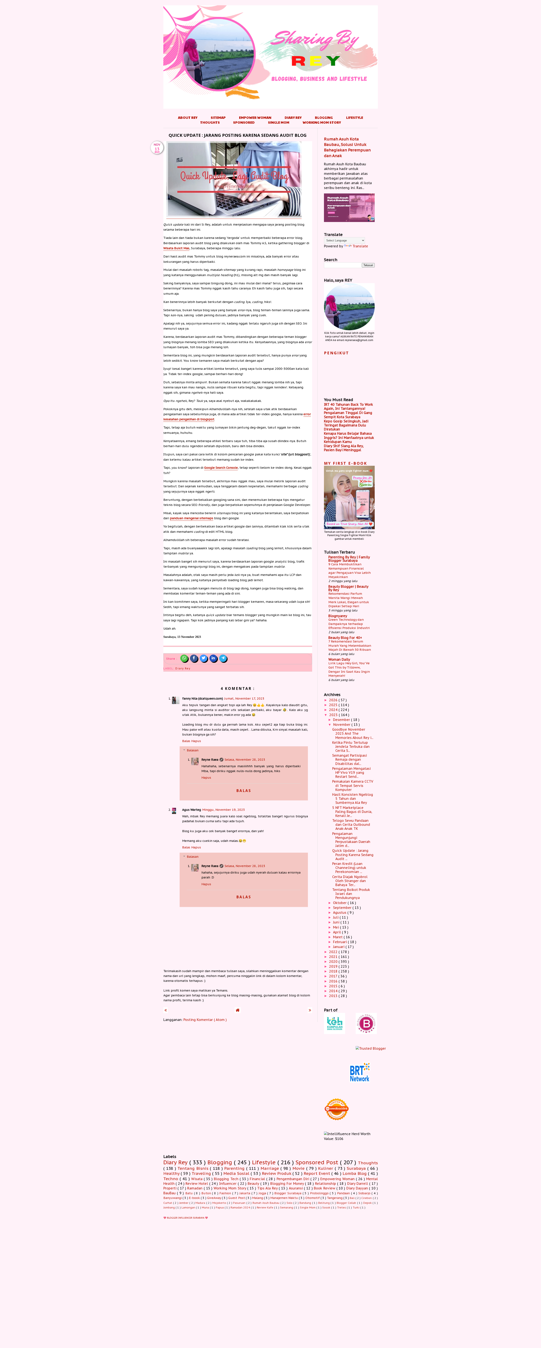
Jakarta (245, 1193)
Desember (342, 720)
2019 (334, 966)
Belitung (324, 1203)
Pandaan (344, 1193)
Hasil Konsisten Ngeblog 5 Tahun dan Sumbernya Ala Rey (352, 798)
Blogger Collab (347, 1203)
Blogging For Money (287, 1183)
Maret (338, 937)
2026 (334, 700)
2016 (334, 981)
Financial (258, 1179)
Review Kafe (265, 1207)
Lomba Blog (355, 1173)
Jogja (263, 1193)
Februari (340, 942)
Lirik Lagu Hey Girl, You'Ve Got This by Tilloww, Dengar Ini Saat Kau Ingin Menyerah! (349, 669)
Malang (258, 1198)
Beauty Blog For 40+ (345, 638)
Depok (368, 1203)
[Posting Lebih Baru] (165, 1010)
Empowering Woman (338, 1179)
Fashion (225, 1193)
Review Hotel (197, 1183)
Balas (186, 741)
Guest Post (237, 1198)
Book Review (325, 1188)
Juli (336, 917)
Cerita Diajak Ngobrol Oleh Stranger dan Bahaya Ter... (349, 881)
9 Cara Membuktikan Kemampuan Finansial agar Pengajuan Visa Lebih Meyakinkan (349, 570)
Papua (220, 1207)
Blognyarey (337, 616)
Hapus (196, 741)
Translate (360, 246)
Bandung (305, 1203)
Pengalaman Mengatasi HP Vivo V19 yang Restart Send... (351, 772)
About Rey (187, 117)
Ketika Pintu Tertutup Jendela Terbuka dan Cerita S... (351, 746)
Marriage (271, 1168)
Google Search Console (221, 468)
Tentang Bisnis (194, 1168)
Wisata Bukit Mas (176, 248)
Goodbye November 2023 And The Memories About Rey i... (352, 733)
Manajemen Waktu (284, 1198)
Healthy (172, 1173)
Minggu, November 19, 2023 (223, 810)
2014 (334, 991)
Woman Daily (339, 659)
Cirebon (367, 1198)
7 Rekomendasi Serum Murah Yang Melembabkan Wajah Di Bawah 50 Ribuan (349, 645)
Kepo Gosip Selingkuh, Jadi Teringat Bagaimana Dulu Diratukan (346, 425)
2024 (334, 710)
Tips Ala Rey (268, 1188)
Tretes (342, 1207)
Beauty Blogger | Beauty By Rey (348, 588)
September (342, 908)
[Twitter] (203, 658)
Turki (356, 1207)
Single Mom (278, 122)
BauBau (170, 1193)
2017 (333, 976)
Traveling (202, 1173)
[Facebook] (194, 658)
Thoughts (210, 122)
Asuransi (296, 1188)
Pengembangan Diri (293, 1179)
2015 (334, 986)
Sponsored (244, 122)
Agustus (340, 912)
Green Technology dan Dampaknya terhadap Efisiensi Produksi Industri (349, 624)
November (342, 724)
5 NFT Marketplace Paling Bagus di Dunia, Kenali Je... (352, 812)
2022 (334, 952)
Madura (200, 1203)
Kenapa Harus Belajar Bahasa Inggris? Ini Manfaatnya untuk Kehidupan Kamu (349, 437)
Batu (189, 1193)
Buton (206, 1193)
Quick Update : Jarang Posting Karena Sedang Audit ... (352, 854)
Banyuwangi (173, 1198)
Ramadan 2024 (241, 1207)
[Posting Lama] (310, 1010)
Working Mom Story (322, 122)
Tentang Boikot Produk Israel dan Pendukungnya (351, 894)
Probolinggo (320, 1193)
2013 (334, 996)
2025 (334, 705)
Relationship (326, 1183)
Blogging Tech (226, 1179)
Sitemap (218, 117)
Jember (184, 1203)
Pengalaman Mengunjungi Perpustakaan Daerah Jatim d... (351, 840)
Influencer (228, 1183)
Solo (290, 1203)
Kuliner (326, 1168)
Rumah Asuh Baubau (266, 1203)
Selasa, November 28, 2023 (245, 760)
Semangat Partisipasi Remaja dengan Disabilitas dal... (349, 759)
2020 (334, 961)
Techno (171, 1178)
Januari (339, 947)
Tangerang (335, 1198)
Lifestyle (354, 117)
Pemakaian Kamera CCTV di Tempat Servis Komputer (352, 785)
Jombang (169, 1207)
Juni (336, 922)
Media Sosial (237, 1173)
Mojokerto (219, 1203)
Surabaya (357, 1168)
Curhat (168, 1203)
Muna (206, 1207)
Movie (299, 1168)
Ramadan (195, 1188)
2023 (334, 715)
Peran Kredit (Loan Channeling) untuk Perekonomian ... (349, 868)
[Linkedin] (213, 658)
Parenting (235, 1168)
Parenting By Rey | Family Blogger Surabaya (349, 559)
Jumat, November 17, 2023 (244, 698)
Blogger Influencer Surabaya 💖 (187, 1217)
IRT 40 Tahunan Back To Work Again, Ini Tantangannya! (348, 406)
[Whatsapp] (184, 658)
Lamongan (189, 1207)
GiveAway (214, 1198)
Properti (170, 1188)
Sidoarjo (365, 1193)
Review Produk (277, 1173)
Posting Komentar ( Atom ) (205, 1020)
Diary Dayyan (357, 1188)
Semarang (287, 1207)
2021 (334, 957)
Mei (336, 927)
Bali (352, 1198)
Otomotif (313, 1198)
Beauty (254, 1183)
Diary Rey (293, 117)
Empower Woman (255, 117)
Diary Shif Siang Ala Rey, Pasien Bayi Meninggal (344, 448)
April (337, 932)
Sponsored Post (317, 1162)
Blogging (324, 117)
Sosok (326, 1207)
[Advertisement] (270, 1273)
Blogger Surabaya (288, 1193)
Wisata (197, 1179)
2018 (334, 971)
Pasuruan (239, 1203)
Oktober (340, 903)
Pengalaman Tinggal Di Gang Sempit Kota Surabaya (348, 415)
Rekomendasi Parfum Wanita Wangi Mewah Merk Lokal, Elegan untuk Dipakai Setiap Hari (348, 600)
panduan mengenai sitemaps (191, 518)
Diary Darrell (358, 1183)
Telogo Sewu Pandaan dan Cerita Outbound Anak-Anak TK (351, 824)
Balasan (192, 750)
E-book (195, 1198)
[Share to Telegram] (223, 658)
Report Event (317, 1173)
